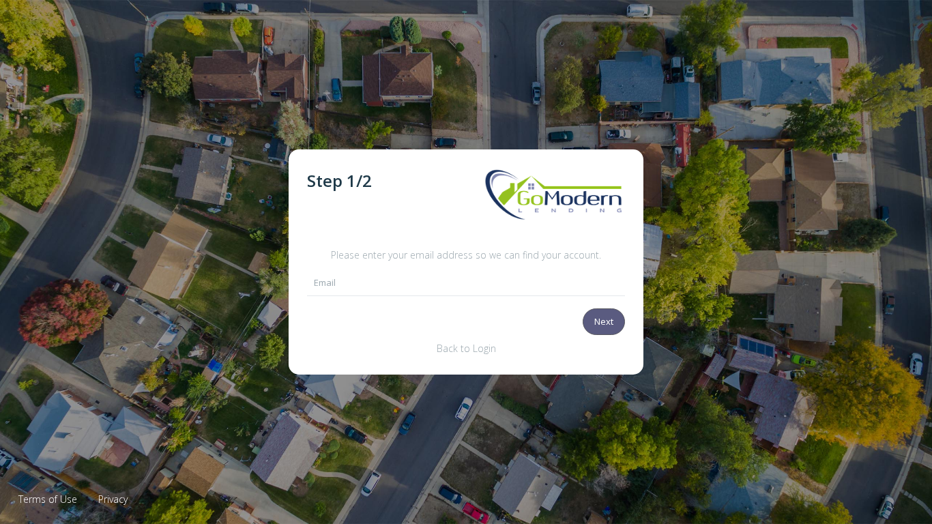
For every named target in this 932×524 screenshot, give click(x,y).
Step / (339, 180)
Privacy (113, 499)
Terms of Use (47, 499)
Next (603, 321)
